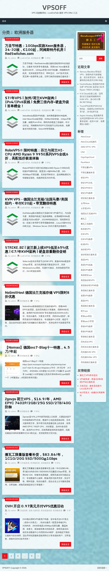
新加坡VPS (86, 229)
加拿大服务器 (34, 510)
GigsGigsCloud (87, 157)
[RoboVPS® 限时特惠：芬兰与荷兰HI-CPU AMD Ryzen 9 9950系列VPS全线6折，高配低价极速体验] (12, 174)
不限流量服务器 (88, 172)
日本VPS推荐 (87, 239)
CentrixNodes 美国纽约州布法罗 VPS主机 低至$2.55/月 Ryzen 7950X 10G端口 (92, 87)
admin (13, 58)
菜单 (4, 21)
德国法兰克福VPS (89, 213)
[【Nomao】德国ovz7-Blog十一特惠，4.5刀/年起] (12, 367)
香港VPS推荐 (87, 326)
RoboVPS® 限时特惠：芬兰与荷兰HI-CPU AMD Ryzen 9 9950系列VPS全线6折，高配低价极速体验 (36, 154)
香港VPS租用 (87, 331)
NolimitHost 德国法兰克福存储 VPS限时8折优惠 (37, 294)
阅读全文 (65, 82)
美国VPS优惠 (87, 265)
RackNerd (85, 162)
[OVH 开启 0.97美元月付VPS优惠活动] (12, 525)
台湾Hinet (85, 203)
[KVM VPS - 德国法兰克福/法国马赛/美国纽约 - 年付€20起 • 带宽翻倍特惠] (12, 219)
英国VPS (85, 301)
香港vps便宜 (86, 316)
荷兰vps (84, 311)
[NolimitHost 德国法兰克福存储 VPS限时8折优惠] (12, 312)
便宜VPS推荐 (87, 193)
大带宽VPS (86, 208)
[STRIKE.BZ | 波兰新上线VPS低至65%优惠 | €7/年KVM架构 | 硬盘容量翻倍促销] (12, 267)
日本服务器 (24, 463)
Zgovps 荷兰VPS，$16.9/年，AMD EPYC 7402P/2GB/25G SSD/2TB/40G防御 (38, 403)
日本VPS (85, 234)
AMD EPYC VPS (88, 147)
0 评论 (48, 58)
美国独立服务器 (88, 290)
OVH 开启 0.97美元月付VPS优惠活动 (34, 506)
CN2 (83, 152)
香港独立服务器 (88, 337)
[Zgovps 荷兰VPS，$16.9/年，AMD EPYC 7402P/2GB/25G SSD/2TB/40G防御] (12, 423)
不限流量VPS (87, 167)
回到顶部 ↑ (102, 568)
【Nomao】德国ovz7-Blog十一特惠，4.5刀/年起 (37, 349)
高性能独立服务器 (89, 362)
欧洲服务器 (35, 58)
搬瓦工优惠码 (87, 224)
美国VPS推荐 (87, 270)
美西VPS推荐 (87, 295)
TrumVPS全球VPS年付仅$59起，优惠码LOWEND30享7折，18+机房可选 (92, 109)
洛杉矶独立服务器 (89, 254)
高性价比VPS (87, 342)
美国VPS (85, 260)
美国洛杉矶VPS (88, 280)
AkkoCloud (85, 136)
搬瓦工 (84, 219)
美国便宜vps (86, 275)
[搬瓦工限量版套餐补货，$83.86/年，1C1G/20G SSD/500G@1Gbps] (12, 474)
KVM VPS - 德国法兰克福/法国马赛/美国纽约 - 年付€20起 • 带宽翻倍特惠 (36, 201)
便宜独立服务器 (88, 198)
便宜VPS (85, 178)
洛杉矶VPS (86, 249)
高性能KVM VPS (88, 352)
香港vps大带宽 (87, 321)
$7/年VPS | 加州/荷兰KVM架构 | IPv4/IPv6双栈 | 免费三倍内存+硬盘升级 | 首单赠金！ (37, 102)
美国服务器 (46, 110)
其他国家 (24, 510)
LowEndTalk (25, 58)
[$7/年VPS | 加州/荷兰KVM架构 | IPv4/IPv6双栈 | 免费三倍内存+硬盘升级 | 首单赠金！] (12, 122)
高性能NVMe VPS (89, 357)
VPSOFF (54, 7)
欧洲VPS (85, 244)
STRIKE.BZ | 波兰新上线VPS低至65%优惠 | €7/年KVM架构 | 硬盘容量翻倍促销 (37, 249)
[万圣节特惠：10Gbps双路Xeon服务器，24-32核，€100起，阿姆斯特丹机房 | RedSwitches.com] (12, 69)
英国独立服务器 (88, 306)
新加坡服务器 (46, 510)
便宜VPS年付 (87, 188)
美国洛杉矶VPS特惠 (89, 285)
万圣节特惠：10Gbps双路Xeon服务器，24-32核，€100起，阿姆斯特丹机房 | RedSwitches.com (36, 49)
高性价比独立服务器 (90, 347)
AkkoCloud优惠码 (88, 142)
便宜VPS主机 (87, 183)
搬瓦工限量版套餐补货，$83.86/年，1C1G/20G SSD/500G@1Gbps (34, 456)
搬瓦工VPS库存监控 (89, 375)
